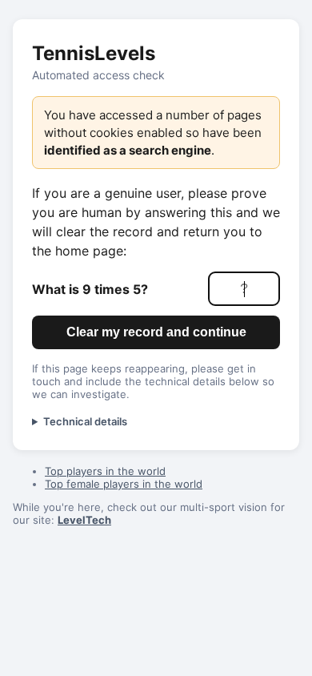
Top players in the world (105, 471)
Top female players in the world (123, 483)
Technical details (85, 421)
